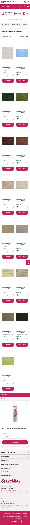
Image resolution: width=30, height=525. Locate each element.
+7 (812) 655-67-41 (7, 488)
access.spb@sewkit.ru (9, 490)
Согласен (15, 522)
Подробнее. (18, 518)
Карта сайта (6, 476)
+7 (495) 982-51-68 (7, 501)
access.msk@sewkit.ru (9, 503)
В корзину (8, 81)
